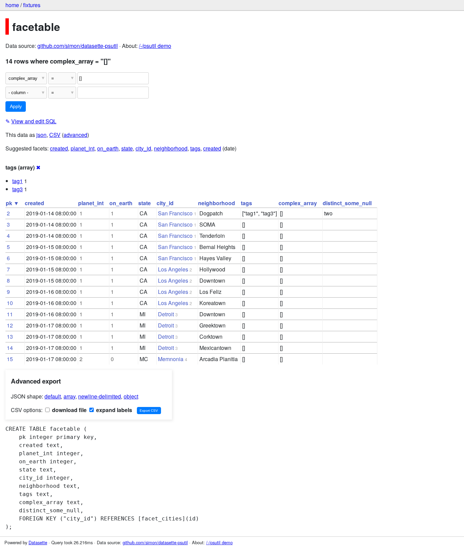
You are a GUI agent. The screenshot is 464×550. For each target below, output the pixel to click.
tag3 (17, 189)
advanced (75, 135)
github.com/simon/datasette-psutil (77, 46)
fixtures (31, 5)
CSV (54, 135)
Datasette (38, 542)
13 (10, 336)
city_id (143, 148)
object (131, 396)
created (59, 148)
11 (10, 314)
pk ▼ (12, 203)
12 (10, 325)
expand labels (113, 410)
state (127, 148)
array (69, 396)
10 (10, 303)
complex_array (298, 203)
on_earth (108, 148)
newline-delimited (99, 396)
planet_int (82, 148)
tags (195, 148)
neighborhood (171, 148)
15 (10, 359)
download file (69, 410)
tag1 (17, 181)
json (41, 135)
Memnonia (170, 359)
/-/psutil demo (155, 46)
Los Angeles (173, 269)
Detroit (166, 314)
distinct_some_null (347, 203)
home (12, 5)
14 (10, 348)
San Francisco (175, 213)
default (52, 396)
